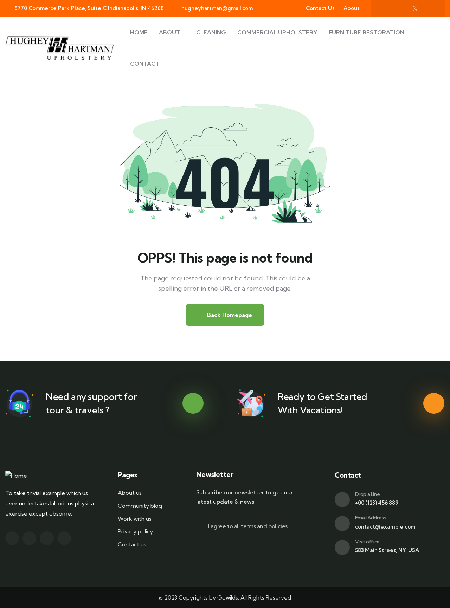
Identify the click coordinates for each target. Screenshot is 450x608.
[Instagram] (401, 8)
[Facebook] (386, 8)
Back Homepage (229, 314)
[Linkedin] (64, 538)
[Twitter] (12, 538)
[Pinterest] (429, 8)
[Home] (16, 476)
